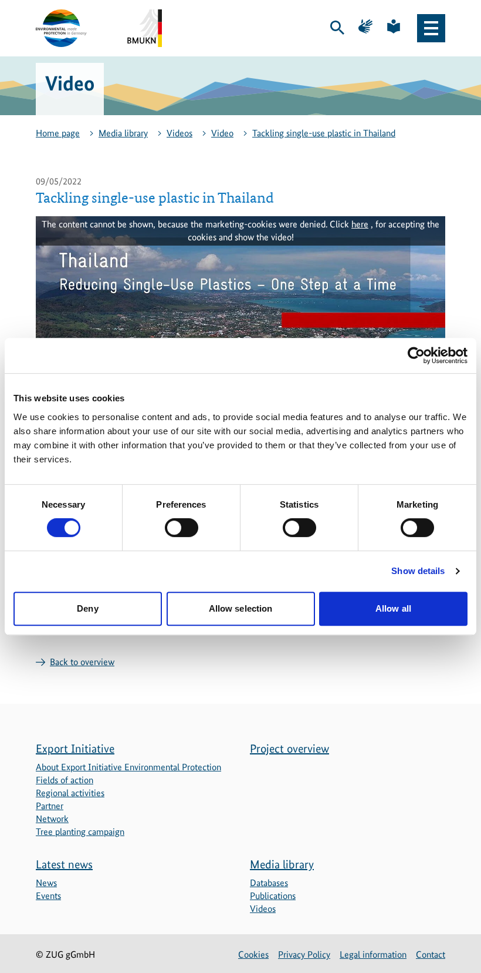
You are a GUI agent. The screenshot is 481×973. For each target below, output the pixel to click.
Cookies (253, 954)
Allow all (393, 608)
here (359, 224)
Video (222, 133)
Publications (273, 895)
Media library (123, 133)
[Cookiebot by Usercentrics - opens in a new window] (416, 355)
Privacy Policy (304, 954)
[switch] (181, 527)
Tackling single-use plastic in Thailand (323, 133)
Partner (49, 805)
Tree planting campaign (80, 831)
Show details (418, 571)
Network (52, 818)
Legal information (373, 954)
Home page (58, 133)
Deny (87, 608)
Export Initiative (75, 749)
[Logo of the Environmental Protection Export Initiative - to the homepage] (61, 28)
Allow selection (241, 608)
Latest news (64, 864)
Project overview (289, 749)
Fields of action (64, 780)
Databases (269, 882)
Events (48, 895)
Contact (430, 954)
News (46, 882)
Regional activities (70, 792)
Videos (179, 133)
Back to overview (82, 661)
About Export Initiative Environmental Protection (128, 767)
